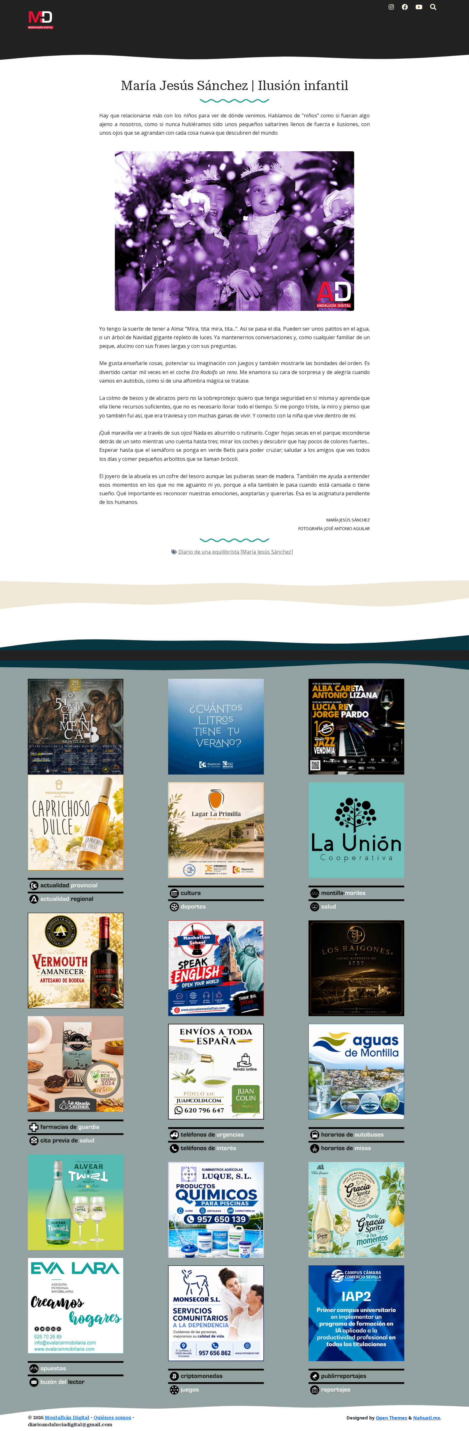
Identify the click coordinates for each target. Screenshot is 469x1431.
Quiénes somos (112, 1417)
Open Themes (391, 1418)
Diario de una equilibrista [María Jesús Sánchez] (235, 551)
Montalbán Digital (67, 1417)
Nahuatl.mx (426, 1418)
